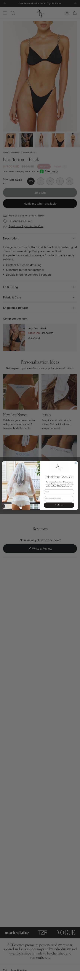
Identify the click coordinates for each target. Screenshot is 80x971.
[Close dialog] (76, 463)
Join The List (59, 505)
